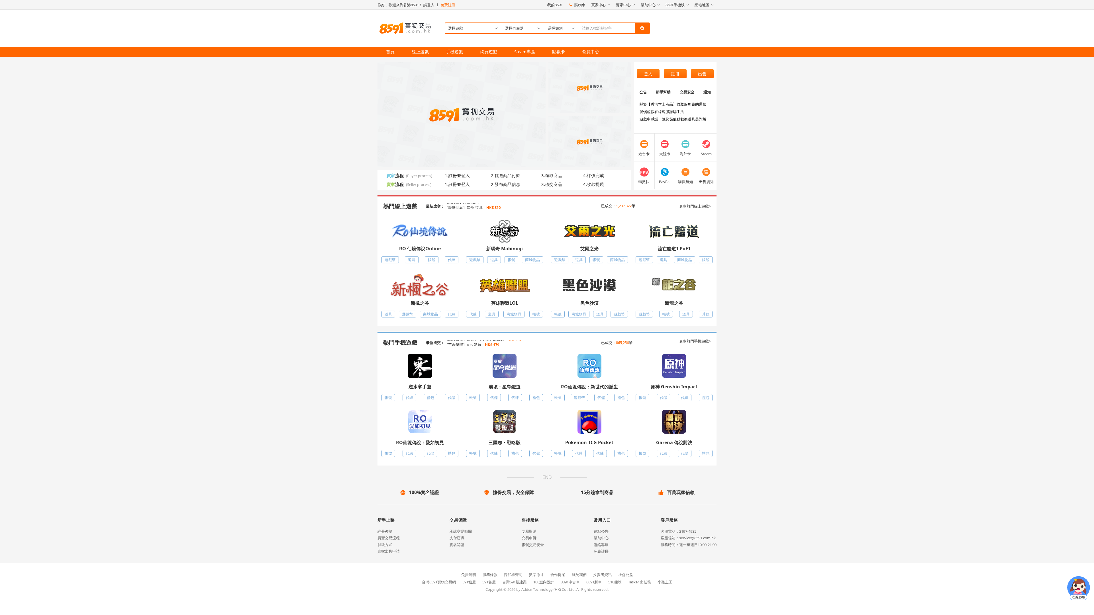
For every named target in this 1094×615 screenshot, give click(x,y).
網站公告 (601, 531)
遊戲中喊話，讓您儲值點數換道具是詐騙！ (675, 119)
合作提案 (557, 574)
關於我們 (579, 574)
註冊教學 (384, 531)
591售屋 (489, 582)
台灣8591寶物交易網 (439, 582)
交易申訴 (529, 537)
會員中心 (590, 51)
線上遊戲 (420, 51)
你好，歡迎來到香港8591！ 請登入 (405, 4)
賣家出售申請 (388, 551)
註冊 (675, 74)
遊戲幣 (390, 259)
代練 (451, 259)
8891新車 (594, 582)
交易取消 (529, 531)
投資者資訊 (602, 574)
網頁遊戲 (488, 51)
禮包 (430, 397)
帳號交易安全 (533, 544)
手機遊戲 (454, 51)
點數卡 (558, 51)
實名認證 (457, 544)
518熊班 (615, 582)
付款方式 (384, 544)
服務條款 (490, 574)
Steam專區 (524, 51)
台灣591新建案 (514, 582)
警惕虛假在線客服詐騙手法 (662, 111)
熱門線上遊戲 (400, 206)
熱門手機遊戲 (400, 342)
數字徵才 (536, 574)
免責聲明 (468, 574)
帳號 (431, 259)
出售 (702, 74)
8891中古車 (570, 582)
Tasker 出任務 (639, 582)
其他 (705, 314)
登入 (648, 74)
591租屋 (469, 582)
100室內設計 (543, 582)
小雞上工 (665, 582)
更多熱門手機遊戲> (695, 341)
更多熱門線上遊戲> (695, 206)
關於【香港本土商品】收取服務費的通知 (673, 104)
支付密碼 (457, 537)
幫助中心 (601, 537)
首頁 (390, 51)
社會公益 (625, 574)
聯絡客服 (601, 544)
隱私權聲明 (513, 574)
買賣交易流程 (388, 537)
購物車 (579, 4)
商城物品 (532, 259)
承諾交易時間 (461, 531)
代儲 (451, 397)
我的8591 (555, 4)
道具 (411, 259)
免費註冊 (447, 4)
